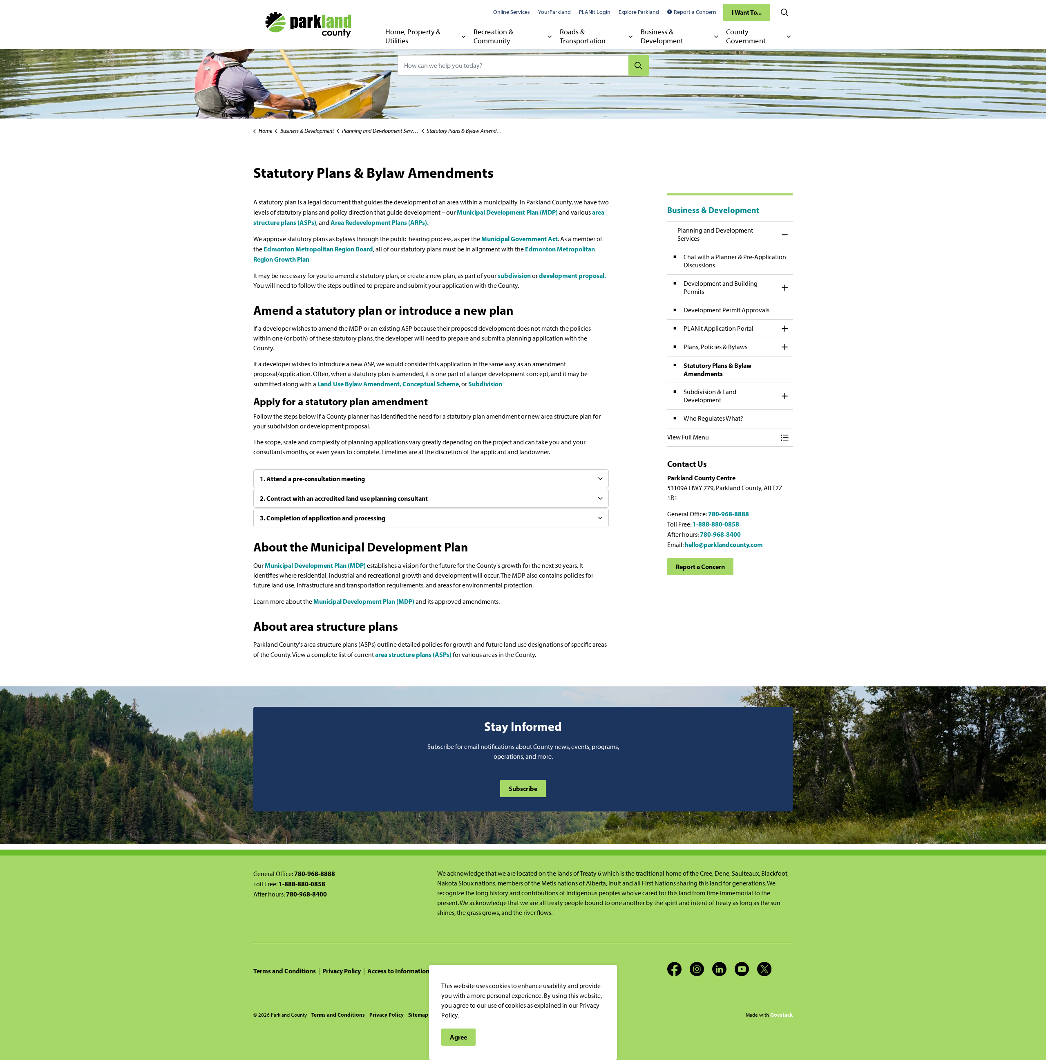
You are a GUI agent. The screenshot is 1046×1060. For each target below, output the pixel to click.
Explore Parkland (639, 12)
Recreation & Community (493, 36)
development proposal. (572, 275)
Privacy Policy (341, 971)
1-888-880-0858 (716, 524)
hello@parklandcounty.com (724, 544)
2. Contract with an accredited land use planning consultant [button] (344, 498)
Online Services (511, 12)
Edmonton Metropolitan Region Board (318, 249)
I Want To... (747, 12)
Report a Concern (695, 12)
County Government (746, 36)
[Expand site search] (784, 12)
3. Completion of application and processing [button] (322, 518)
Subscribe (523, 788)
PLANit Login (594, 12)
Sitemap (418, 1014)
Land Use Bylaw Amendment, (359, 384)
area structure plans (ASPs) (413, 654)
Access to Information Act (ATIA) (413, 971)
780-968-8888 (728, 514)
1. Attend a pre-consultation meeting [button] (312, 479)
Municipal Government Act (519, 239)
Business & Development (662, 36)
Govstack (781, 1014)
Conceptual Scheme (430, 384)
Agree (458, 1037)
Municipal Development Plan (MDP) (508, 212)
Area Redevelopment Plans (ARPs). (380, 222)
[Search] (638, 65)
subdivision (514, 275)
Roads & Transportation (583, 36)
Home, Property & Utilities (413, 36)
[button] (722, 437)
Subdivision (485, 384)
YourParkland (554, 12)
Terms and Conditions (284, 971)
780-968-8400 (720, 534)
